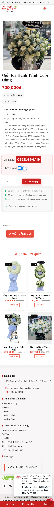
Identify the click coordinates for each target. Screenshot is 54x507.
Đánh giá (7, 226)
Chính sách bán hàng (12, 446)
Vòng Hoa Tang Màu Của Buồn (14, 296)
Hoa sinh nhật (8, 415)
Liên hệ (5, 438)
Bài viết (5, 434)
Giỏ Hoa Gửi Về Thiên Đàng (40, 348)
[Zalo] (10, 485)
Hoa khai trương (9, 403)
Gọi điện (10, 504)
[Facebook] (4, 485)
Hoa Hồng (10, 114)
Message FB (28, 504)
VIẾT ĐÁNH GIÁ (21, 233)
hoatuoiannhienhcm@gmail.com (24, 388)
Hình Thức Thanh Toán (12, 450)
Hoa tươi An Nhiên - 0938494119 (22, 467)
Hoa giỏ (5, 411)
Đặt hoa (14, 305)
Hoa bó (5, 407)
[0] (41, 9)
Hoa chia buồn (9, 419)
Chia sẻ (6, 220)
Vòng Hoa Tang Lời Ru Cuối (14, 348)
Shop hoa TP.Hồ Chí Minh (14, 430)
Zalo (45, 504)
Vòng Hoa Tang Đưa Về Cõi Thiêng (39, 296)
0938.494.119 (17, 392)
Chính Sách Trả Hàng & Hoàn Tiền (17, 442)
